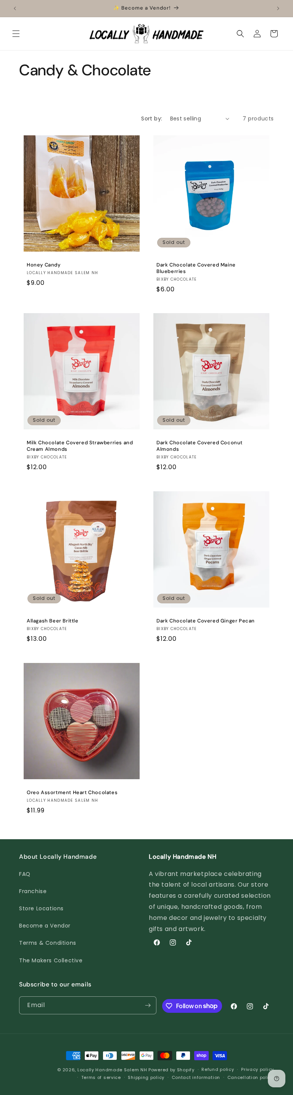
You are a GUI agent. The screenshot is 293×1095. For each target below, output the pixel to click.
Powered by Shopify (171, 1070)
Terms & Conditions (47, 943)
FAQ (25, 874)
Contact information (196, 1077)
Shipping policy (146, 1077)
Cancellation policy (250, 1077)
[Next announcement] (278, 8)
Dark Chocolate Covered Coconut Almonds (199, 446)
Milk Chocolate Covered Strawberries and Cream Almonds (80, 446)
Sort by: (151, 118)
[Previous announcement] (14, 8)
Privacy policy (257, 1069)
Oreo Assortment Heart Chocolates (72, 793)
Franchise (33, 891)
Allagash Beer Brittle (53, 621)
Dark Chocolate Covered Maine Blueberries (196, 268)
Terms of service (101, 1077)
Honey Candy (44, 265)
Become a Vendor (45, 925)
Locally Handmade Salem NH (112, 1070)
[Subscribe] (147, 1005)
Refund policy (217, 1069)
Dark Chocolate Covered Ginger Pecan (205, 621)
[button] (16, 33)
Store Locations (41, 908)
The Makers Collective (51, 960)
